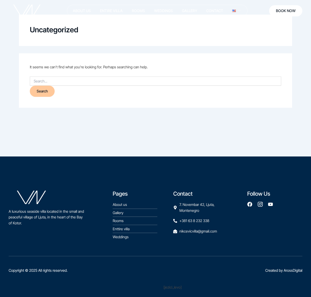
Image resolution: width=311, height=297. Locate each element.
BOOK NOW (286, 10)
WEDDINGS (163, 10)
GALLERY (189, 10)
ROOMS (138, 10)
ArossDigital (293, 270)
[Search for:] (155, 81)
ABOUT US (82, 10)
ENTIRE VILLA (111, 10)
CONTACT (214, 10)
